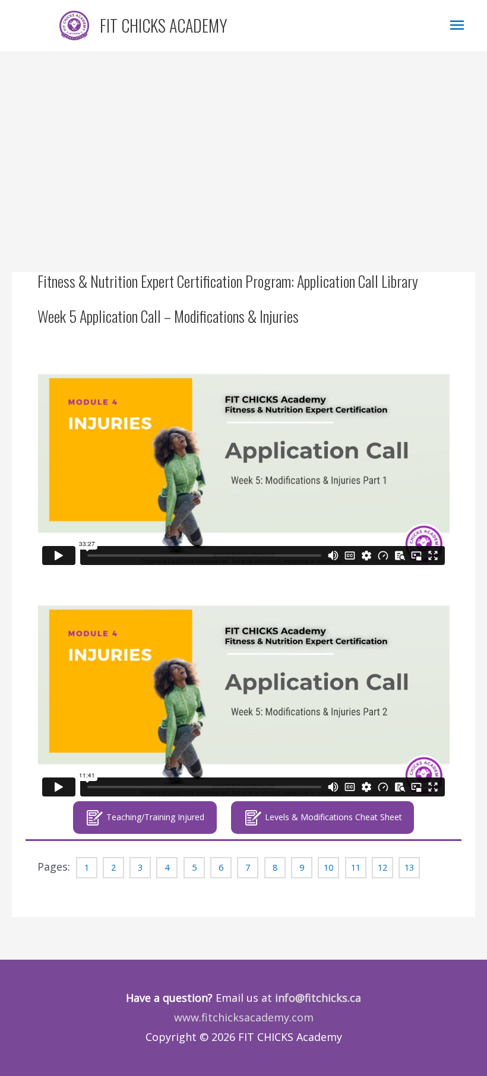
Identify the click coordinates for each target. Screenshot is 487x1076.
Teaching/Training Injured (154, 817)
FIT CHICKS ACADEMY (163, 25)
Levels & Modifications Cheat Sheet (332, 817)
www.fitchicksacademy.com (244, 1017)
